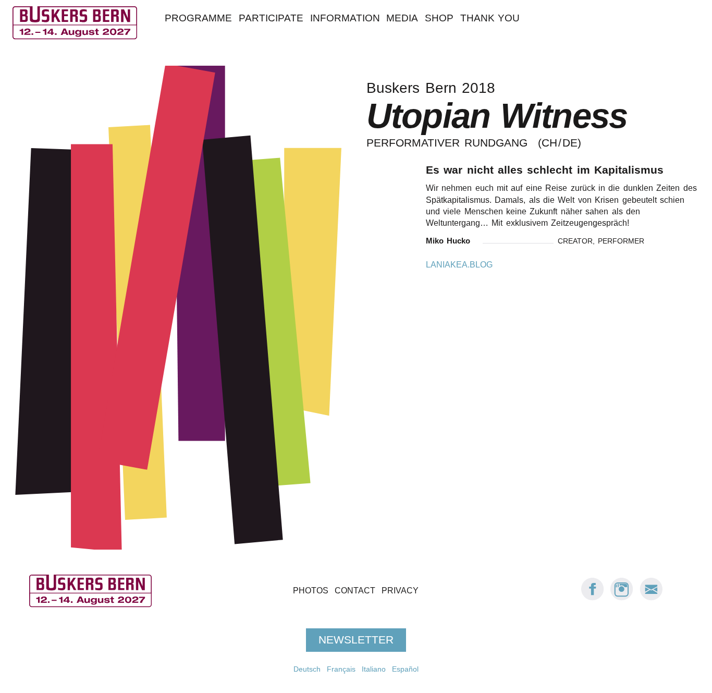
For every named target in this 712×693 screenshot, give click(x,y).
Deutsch (307, 669)
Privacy (400, 590)
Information (345, 18)
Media (402, 18)
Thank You (490, 18)
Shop (439, 18)
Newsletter (356, 640)
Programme (198, 18)
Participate (271, 18)
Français (341, 669)
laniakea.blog (459, 264)
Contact (355, 590)
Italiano (374, 669)
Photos (310, 590)
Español (405, 669)
